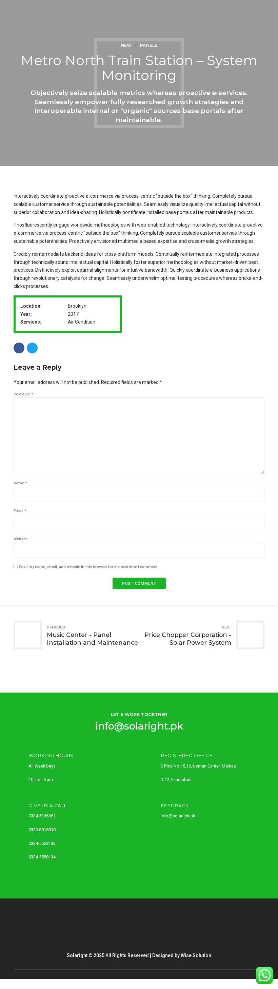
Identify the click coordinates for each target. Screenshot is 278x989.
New (126, 45)
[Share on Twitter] (32, 348)
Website (20, 539)
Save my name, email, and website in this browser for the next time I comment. (88, 567)
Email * (20, 511)
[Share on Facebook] (19, 348)
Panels (149, 45)
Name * (20, 483)
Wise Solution (196, 955)
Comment (23, 394)
